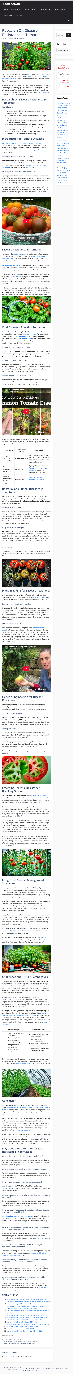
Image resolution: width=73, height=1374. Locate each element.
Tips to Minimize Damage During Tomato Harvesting (19, 1343)
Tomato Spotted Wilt (20, 336)
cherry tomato (16, 277)
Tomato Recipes (8, 15)
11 (24, 896)
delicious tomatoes (15, 194)
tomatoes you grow (29, 334)
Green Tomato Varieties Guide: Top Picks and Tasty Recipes (21, 1341)
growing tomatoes (24, 1130)
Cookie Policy (50, 1368)
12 (23, 1109)
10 (41, 802)
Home (6, 9)
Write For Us (35, 1370)
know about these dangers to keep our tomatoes (28, 150)
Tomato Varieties (16, 9)
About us (67, 1368)
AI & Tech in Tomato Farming (12, 1339)
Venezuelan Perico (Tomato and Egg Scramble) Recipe (63, 132)
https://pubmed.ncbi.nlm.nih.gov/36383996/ (22, 1326)
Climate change (13, 999)
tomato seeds (7, 382)
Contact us (26, 1370)
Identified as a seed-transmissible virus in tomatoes (36, 479)
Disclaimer (59, 1368)
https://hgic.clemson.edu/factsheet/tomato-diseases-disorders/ (29, 1302)
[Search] (68, 35)
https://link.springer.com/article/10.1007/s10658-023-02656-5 (28, 1324)
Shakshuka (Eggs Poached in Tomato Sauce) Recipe (63, 170)
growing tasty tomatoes (24, 1063)
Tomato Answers (11, 3)
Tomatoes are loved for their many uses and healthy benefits (23, 143)
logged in (14, 1356)
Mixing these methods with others (22, 931)
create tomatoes (43, 92)
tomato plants (18, 254)
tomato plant (39, 1238)
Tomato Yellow (27, 338)
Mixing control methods (27, 906)
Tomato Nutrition (59, 9)
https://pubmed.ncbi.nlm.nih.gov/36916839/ (22, 1322)
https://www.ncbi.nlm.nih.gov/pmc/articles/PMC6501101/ (27, 1317)
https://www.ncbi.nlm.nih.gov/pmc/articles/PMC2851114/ (27, 1331)
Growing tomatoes (8, 332)
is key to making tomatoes (17, 1216)
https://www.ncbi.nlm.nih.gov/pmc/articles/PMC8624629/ (27, 1315)
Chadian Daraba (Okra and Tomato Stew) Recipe (63, 143)
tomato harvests (8, 1188)
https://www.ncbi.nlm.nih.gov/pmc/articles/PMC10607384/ (27, 1299)
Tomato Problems (45, 9)
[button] (68, 21)
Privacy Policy (40, 1368)
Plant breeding (40, 597)
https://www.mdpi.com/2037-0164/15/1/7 (21, 1329)
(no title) (59, 138)
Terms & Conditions (28, 1368)
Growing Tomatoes (30, 9)
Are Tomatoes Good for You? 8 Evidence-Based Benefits (64, 105)
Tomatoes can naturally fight (12, 265)
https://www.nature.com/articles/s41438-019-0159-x (25, 1320)
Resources (20, 15)
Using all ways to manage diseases (37, 1137)
